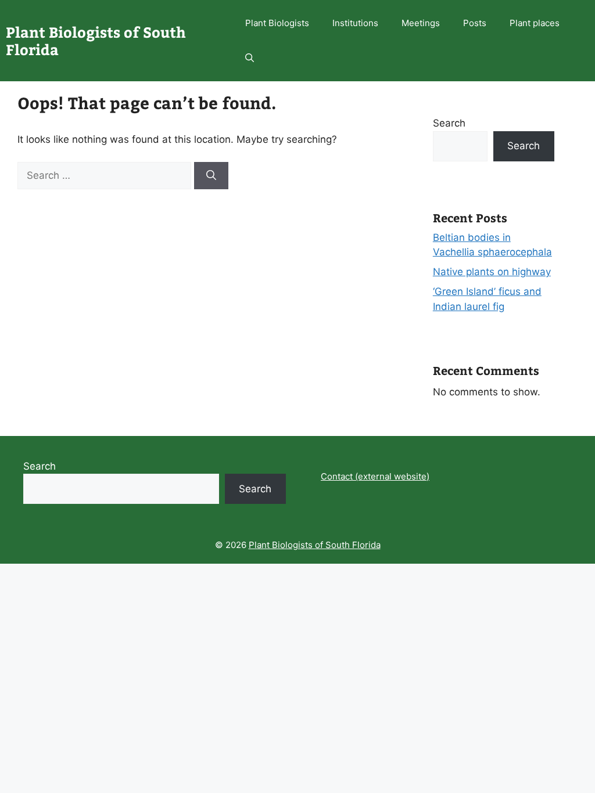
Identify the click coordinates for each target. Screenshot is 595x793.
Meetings (421, 22)
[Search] (211, 176)
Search (449, 123)
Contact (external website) (375, 476)
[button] (250, 58)
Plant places (535, 22)
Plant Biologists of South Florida (96, 40)
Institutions (355, 22)
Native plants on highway (492, 271)
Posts (474, 22)
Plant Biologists (277, 22)
